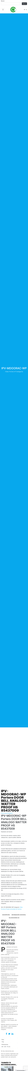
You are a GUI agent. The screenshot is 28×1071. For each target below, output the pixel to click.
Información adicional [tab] (19, 914)
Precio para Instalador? (7, 813)
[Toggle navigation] (3, 9)
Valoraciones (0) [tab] (14, 917)
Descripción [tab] (6, 914)
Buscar (2, 1)
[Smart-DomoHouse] (13, 9)
